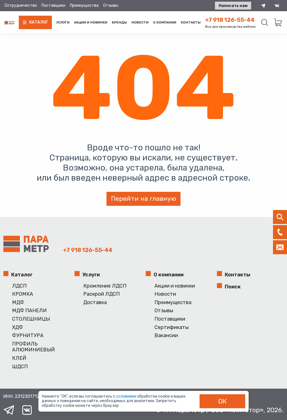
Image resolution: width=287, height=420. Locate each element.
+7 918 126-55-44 (229, 20)
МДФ (18, 302)
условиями (126, 396)
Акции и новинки (90, 22)
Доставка (95, 302)
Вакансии (166, 336)
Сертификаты (171, 327)
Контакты (191, 22)
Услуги (63, 22)
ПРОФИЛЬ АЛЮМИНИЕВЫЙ (33, 347)
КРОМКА (22, 294)
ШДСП (20, 367)
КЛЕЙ (19, 358)
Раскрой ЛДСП (101, 294)
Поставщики (53, 5)
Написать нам (233, 5)
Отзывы (110, 5)
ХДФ (17, 327)
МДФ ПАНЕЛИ (29, 311)
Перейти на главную (143, 198)
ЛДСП (19, 286)
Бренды (119, 22)
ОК (222, 401)
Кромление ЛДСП (104, 286)
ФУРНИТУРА (27, 336)
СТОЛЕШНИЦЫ (31, 319)
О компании (164, 22)
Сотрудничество (20, 5)
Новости (140, 22)
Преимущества (84, 5)
